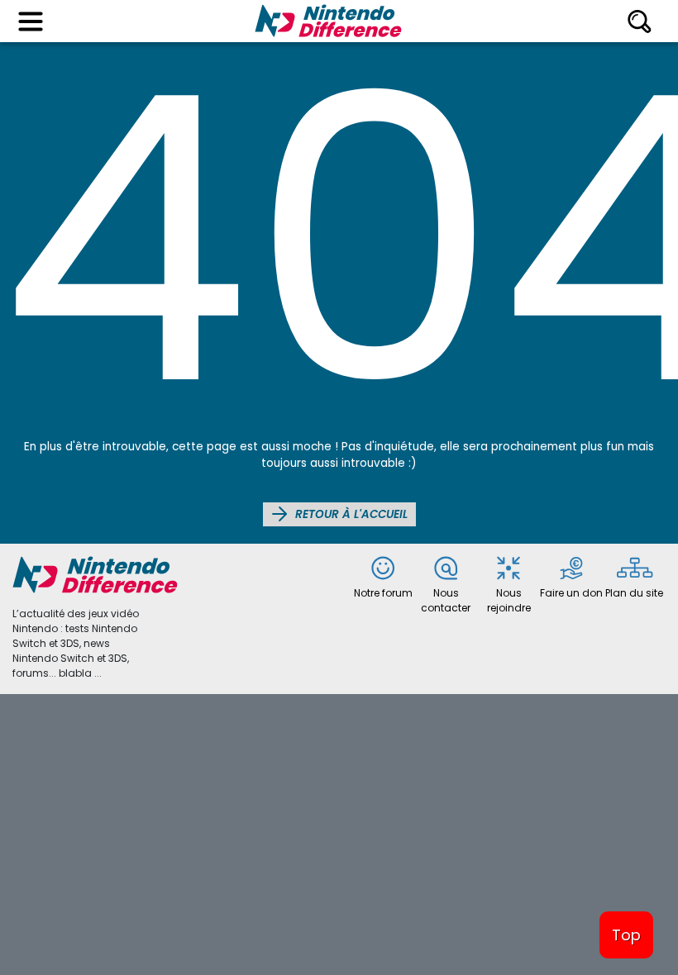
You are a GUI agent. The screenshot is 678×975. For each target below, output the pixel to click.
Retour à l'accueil (350, 514)
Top (626, 935)
